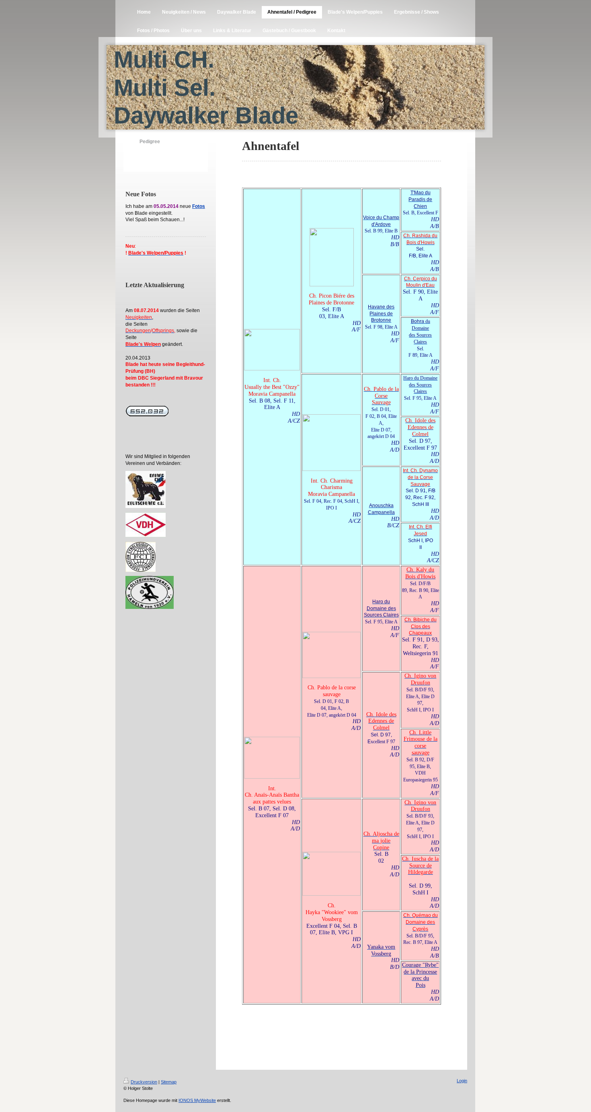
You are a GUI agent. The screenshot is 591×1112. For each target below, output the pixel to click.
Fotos (198, 206)
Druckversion (144, 1081)
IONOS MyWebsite (197, 1100)
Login (462, 1080)
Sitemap (168, 1081)
